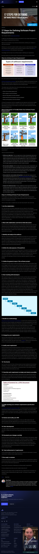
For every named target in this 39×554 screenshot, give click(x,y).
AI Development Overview (5, 525)
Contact (15, 546)
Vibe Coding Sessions (17, 530)
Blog (2, 540)
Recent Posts (7, 477)
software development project (25, 176)
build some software (15, 35)
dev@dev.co (3, 518)
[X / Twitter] (4, 521)
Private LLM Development (5, 530)
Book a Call (21, 1)
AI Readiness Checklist (5, 535)
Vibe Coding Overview (17, 525)
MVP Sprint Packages (17, 532)
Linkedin (11, 486)
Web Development (30, 525)
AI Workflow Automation (5, 534)
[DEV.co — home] (2, 2)
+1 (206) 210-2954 (4, 517)
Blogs (3, 6)
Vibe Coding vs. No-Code (5, 545)
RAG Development (4, 532)
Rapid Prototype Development (19, 529)
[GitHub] (7, 521)
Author (3, 477)
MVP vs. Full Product (4, 546)
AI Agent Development (5, 529)
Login (16, 1)
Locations (15, 545)
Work (15, 541)
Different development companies (8, 81)
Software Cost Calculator (5, 541)
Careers (15, 543)
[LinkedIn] (2, 521)
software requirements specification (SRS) (11, 408)
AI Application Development (5, 527)
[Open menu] (37, 2)
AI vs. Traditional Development (6, 543)
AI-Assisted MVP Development (19, 527)
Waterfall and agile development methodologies (11, 320)
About (15, 540)
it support (23, 340)
